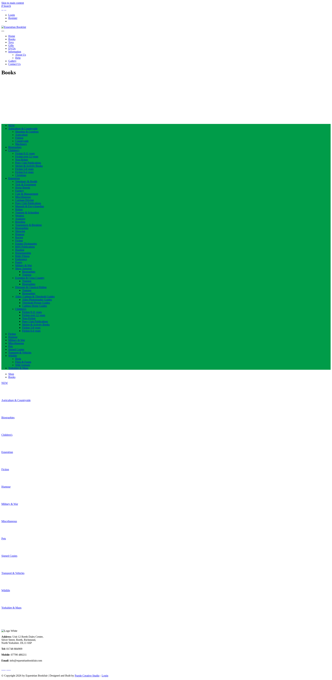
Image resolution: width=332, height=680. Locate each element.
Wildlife (12, 355)
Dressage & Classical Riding (31, 287)
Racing (19, 237)
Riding (19, 209)
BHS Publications (25, 246)
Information (14, 51)
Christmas (20, 175)
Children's (13, 150)
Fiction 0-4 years (24, 172)
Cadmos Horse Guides (34, 305)
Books (11, 39)
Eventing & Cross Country (29, 277)
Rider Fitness (22, 256)
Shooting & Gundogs (27, 131)
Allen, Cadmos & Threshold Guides (35, 296)
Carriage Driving (24, 200)
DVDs (12, 48)
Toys (11, 42)
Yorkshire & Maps (18, 368)
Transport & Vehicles (19, 352)
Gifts (11, 45)
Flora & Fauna (23, 361)
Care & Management (26, 193)
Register (12, 18)
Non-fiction (21, 159)
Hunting (19, 249)
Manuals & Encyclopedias (29, 206)
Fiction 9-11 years (25, 153)
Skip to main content (12, 2)
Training (26, 274)
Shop (11, 373)
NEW (11, 125)
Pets (10, 346)
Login (11, 14)
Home (11, 36)
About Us (20, 54)
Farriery (19, 190)
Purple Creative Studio (87, 675)
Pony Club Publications (28, 162)
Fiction (19, 240)
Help (18, 57)
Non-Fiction (28, 318)
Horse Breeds (22, 187)
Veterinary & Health (26, 181)
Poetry (18, 262)
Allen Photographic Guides (37, 299)
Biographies (14, 147)
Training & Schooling (27, 212)
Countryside (22, 140)
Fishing (19, 137)
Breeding (20, 221)
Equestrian (14, 178)
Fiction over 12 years (26, 156)
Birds (18, 358)
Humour (19, 234)
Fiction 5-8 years (24, 168)
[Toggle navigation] (2, 31)
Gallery (12, 60)
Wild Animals (22, 365)
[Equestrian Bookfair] (13, 27)
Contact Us (14, 64)
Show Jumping (23, 268)
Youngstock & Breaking (28, 224)
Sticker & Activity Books (29, 165)
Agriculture (21, 134)
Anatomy (20, 218)
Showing (20, 231)
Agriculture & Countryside (23, 128)
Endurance (21, 259)
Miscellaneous (23, 196)
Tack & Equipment (25, 184)
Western (19, 215)
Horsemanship (23, 252)
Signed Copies (16, 349)
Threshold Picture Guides (36, 302)
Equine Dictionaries (26, 243)
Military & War (23, 265)
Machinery (21, 144)
